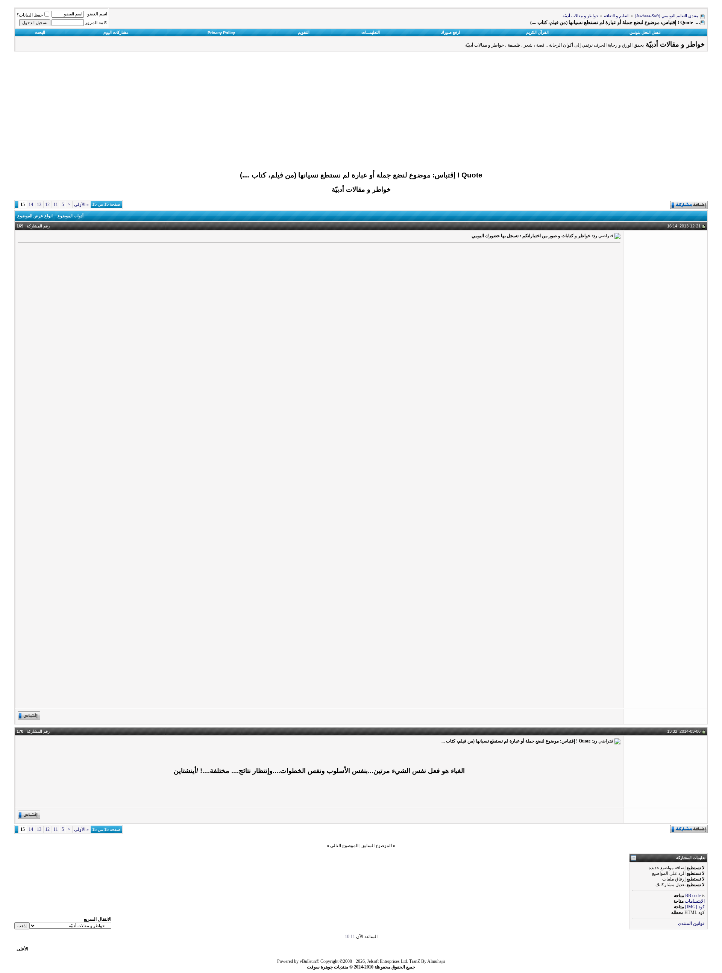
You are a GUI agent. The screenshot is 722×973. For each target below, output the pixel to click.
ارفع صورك (450, 32)
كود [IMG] (695, 906)
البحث (40, 32)
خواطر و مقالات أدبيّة (581, 16)
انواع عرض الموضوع (35, 216)
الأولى (81, 204)
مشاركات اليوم (116, 32)
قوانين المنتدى (691, 923)
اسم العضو (97, 14)
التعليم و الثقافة (616, 16)
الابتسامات (695, 901)
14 (31, 204)
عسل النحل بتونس (645, 32)
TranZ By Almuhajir (427, 961)
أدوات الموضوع (70, 216)
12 (47, 204)
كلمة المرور (96, 22)
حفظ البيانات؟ (30, 15)
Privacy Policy (221, 32)
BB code (693, 895)
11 (55, 204)
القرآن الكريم (537, 32)
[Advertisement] (361, 113)
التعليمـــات (370, 32)
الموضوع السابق (376, 845)
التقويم (303, 32)
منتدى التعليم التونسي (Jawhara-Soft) (666, 16)
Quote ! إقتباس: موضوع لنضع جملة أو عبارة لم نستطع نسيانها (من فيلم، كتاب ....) (361, 175)
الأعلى (22, 949)
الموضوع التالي (344, 845)
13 (39, 204)
